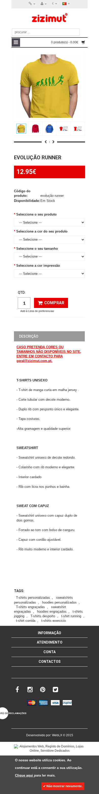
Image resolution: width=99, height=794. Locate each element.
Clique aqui (24, 775)
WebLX (57, 735)
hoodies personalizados (59, 602)
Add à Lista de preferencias (37, 311)
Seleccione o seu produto (36, 214)
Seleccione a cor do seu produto (42, 231)
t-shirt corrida (25, 621)
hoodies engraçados (52, 611)
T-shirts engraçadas (30, 607)
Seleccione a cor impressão (38, 265)
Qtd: (22, 293)
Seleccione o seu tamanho (37, 248)
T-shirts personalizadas (33, 597)
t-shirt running (71, 616)
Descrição (28, 336)
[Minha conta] (44, 4)
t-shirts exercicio (53, 621)
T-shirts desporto (42, 616)
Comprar (54, 302)
